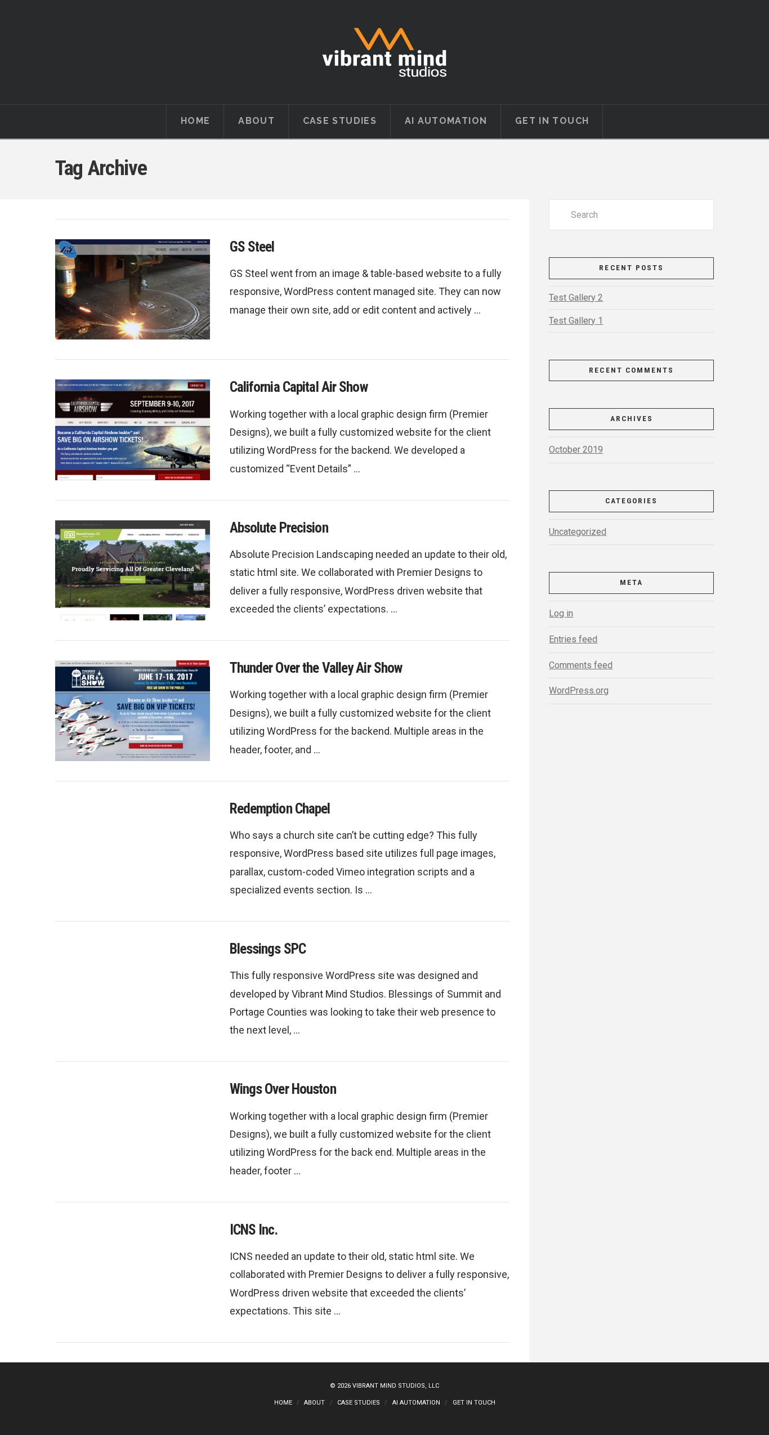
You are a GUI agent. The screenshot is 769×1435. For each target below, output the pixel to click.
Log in (561, 613)
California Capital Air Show (299, 387)
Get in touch (474, 1402)
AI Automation (416, 1402)
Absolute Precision (279, 528)
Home (283, 1402)
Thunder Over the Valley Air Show (316, 668)
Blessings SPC (268, 949)
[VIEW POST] (132, 289)
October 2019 (576, 449)
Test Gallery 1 (576, 320)
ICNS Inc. (254, 1230)
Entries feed (573, 639)
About (314, 1402)
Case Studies (358, 1402)
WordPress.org (579, 690)
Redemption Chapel (280, 809)
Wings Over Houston (283, 1089)
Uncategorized (577, 531)
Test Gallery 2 (576, 297)
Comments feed (580, 665)
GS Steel (252, 247)
